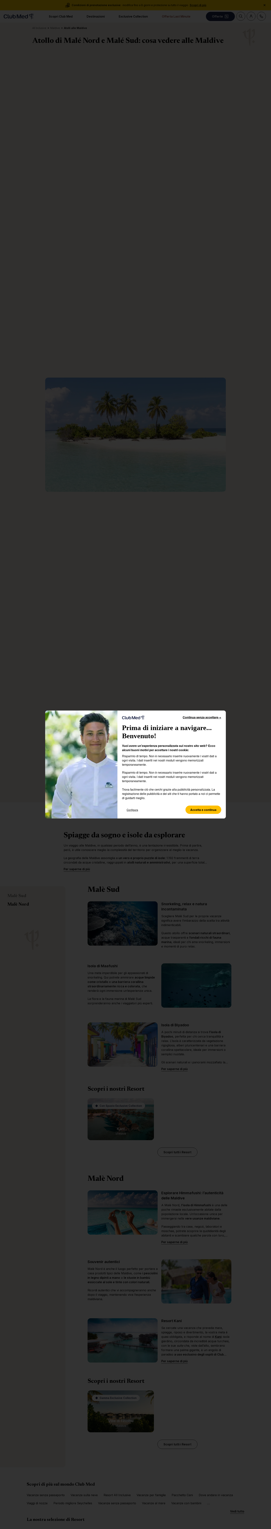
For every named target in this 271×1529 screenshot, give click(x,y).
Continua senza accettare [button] (202, 717)
